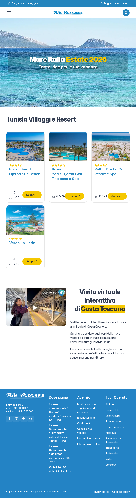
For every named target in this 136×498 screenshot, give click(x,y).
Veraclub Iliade (22, 243)
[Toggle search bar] (126, 12)
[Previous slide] (6, 62)
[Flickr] (30, 419)
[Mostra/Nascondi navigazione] (9, 13)
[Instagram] (16, 419)
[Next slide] (129, 62)
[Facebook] (9, 419)
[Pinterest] (23, 419)
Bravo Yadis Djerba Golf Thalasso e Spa (67, 174)
